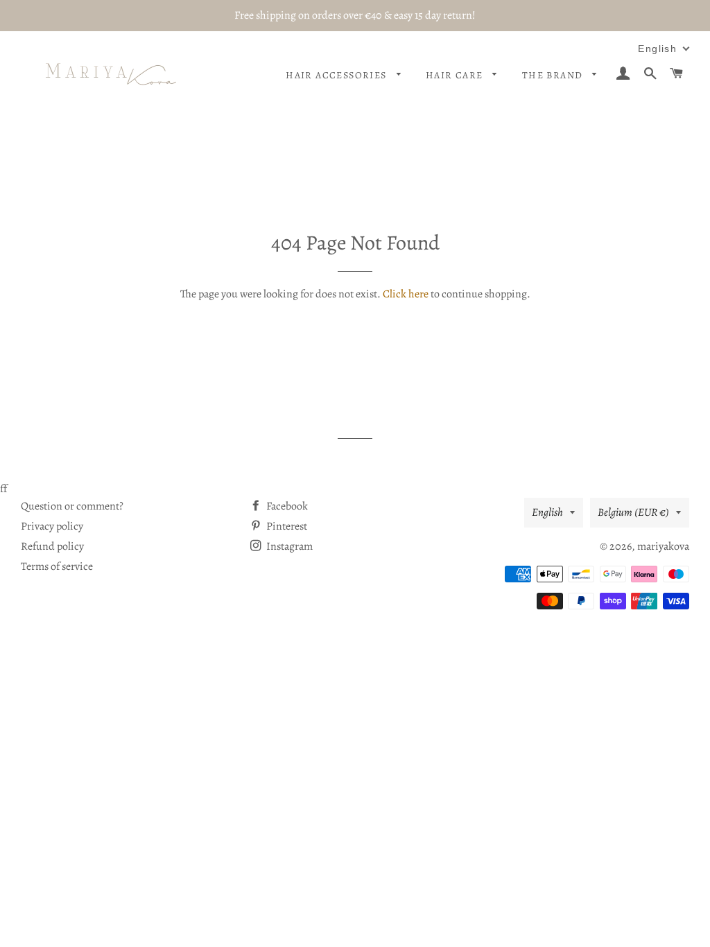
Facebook (286, 506)
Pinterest (285, 526)
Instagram (288, 546)
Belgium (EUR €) (633, 512)
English (547, 512)
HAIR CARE (456, 75)
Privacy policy (52, 526)
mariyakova (663, 546)
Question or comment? (72, 506)
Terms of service (57, 566)
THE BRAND (554, 75)
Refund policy (52, 546)
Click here (405, 294)
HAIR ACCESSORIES (338, 75)
